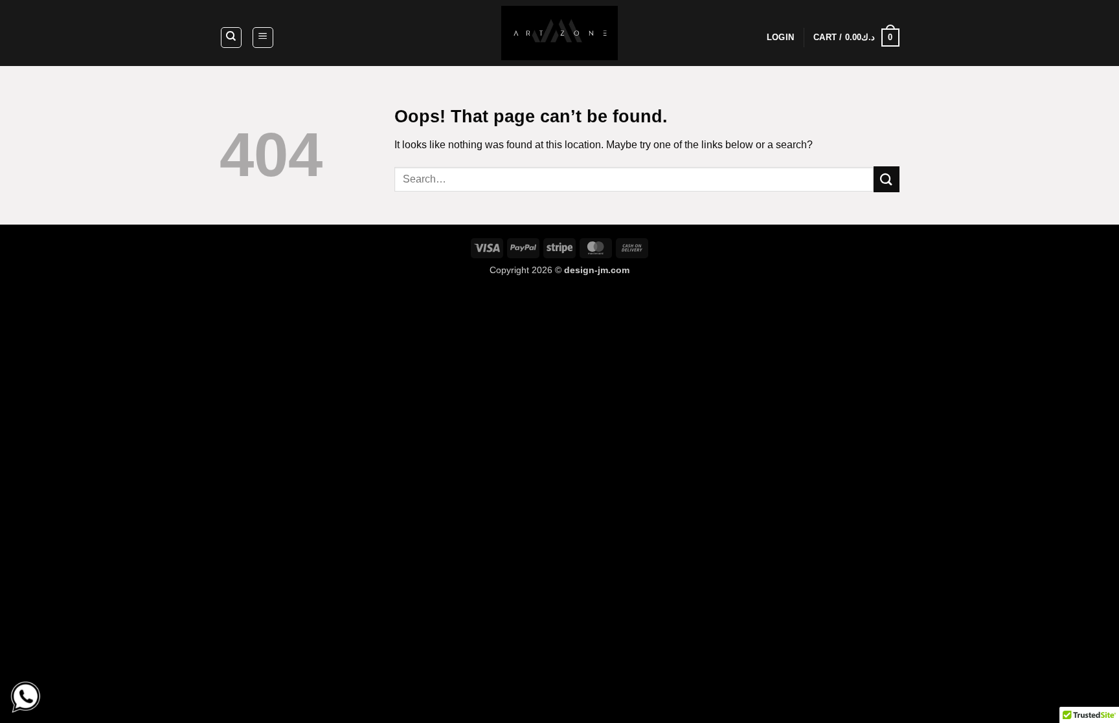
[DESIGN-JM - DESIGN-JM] (559, 33)
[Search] (231, 37)
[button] (263, 37)
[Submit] (886, 179)
